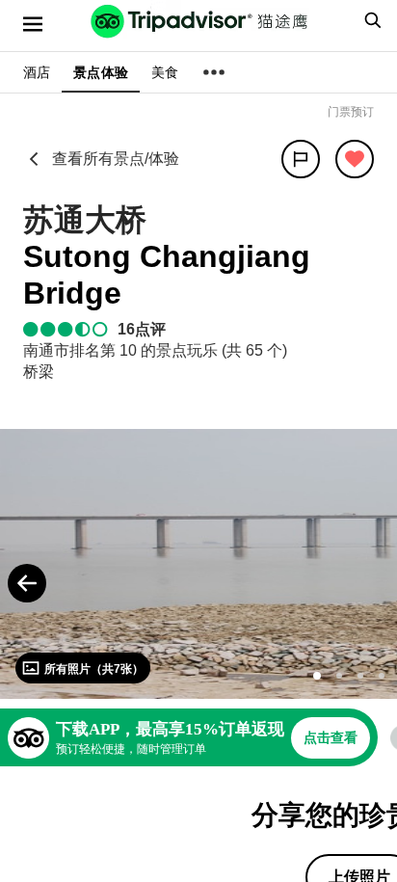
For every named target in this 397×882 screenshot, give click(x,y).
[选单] (33, 24)
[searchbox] (370, 20)
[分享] (300, 159)
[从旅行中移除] (354, 159)
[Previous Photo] (27, 583)
